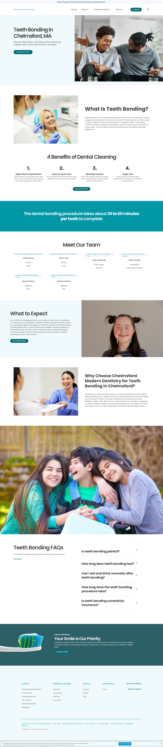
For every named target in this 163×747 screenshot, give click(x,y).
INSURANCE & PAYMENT (62, 684)
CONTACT (25, 684)
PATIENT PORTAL (108, 684)
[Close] (160, 744)
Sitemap (24, 726)
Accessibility (129, 724)
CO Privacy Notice (103, 724)
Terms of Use (56, 724)
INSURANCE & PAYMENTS (101, 9)
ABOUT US (119, 9)
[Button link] (148, 9)
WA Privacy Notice (117, 724)
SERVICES (84, 9)
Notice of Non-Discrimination (72, 724)
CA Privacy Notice (89, 724)
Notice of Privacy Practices (41, 724)
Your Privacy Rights (124, 744)
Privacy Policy (26, 724)
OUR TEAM (74, 9)
